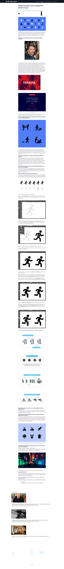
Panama (24, 72)
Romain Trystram (38, 449)
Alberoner (27, 470)
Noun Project (25, 115)
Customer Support (32, 552)
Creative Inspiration (41, 1)
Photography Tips (55, 1)
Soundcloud (23, 478)
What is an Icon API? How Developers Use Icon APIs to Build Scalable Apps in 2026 (30, 536)
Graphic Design (48, 1)
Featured (19, 9)
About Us (32, 549)
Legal (32, 555)
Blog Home (37, 1)
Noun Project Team (15, 506)
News (51, 1)
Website (35, 477)
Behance (24, 448)
